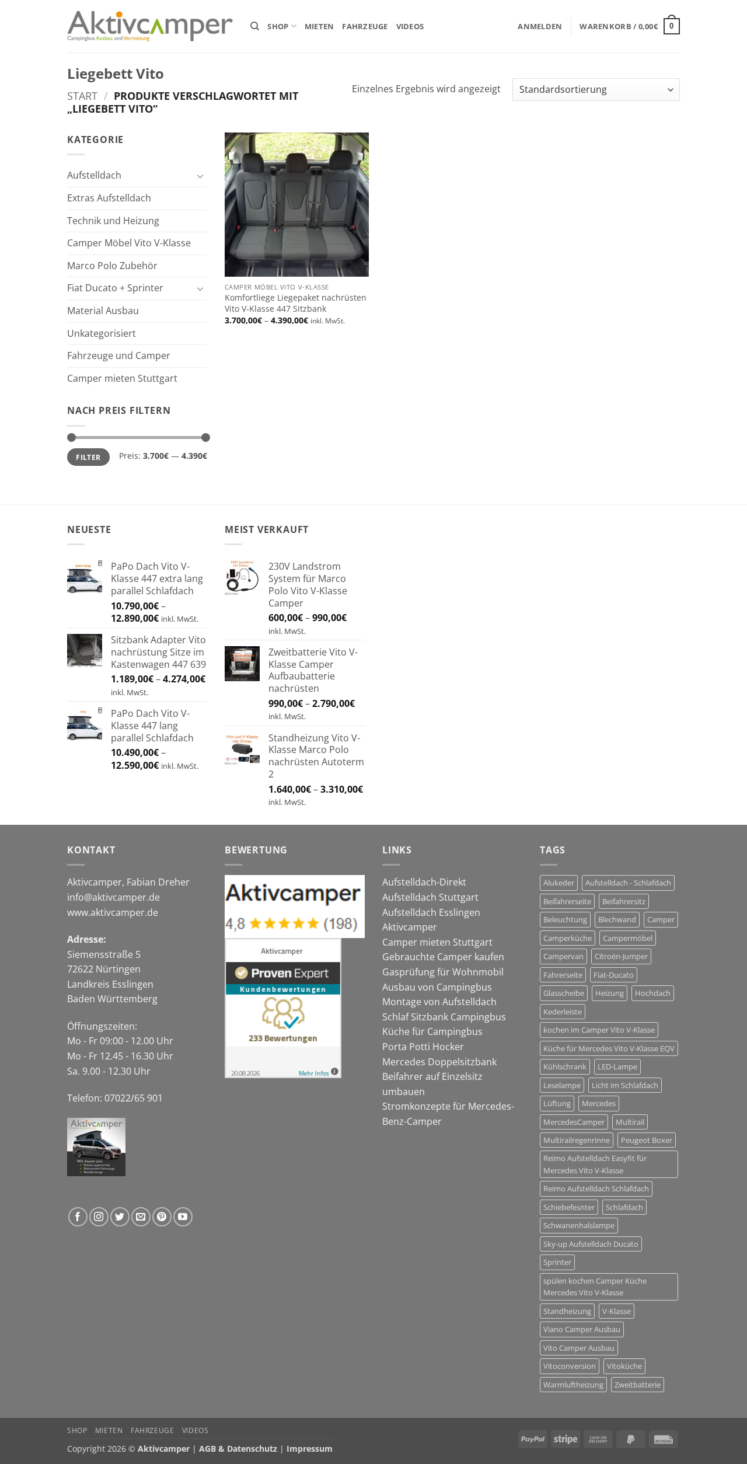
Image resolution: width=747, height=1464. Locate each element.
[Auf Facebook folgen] (78, 1216)
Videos (410, 26)
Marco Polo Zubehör (112, 265)
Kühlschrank (565, 1066)
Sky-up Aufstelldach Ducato (590, 1244)
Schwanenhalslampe (579, 1225)
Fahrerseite (562, 975)
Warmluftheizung (573, 1384)
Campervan (563, 956)
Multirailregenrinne (576, 1140)
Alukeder (558, 882)
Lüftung (557, 1103)
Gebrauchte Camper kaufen (443, 956)
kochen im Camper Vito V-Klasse (599, 1029)
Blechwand (617, 919)
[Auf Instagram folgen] (99, 1216)
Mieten (319, 26)
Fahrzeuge (365, 26)
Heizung (609, 993)
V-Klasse (616, 1311)
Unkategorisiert (101, 333)
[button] (540, 26)
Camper (661, 919)
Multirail (630, 1122)
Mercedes (599, 1103)
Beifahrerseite (567, 901)
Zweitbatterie (638, 1384)
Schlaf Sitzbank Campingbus (444, 1016)
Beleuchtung (565, 919)
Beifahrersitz (623, 901)
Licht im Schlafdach (625, 1085)
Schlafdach (624, 1207)
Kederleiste (562, 1011)
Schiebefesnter (569, 1207)
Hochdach (653, 993)
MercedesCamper (574, 1122)
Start (82, 95)
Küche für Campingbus (432, 1031)
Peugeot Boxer (646, 1140)
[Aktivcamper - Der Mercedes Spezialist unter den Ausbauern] (150, 26)
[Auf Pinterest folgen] (162, 1216)
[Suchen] (254, 26)
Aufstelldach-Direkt (424, 882)
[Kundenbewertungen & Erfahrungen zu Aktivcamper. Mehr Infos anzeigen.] (283, 1007)
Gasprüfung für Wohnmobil (443, 971)
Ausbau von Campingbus (437, 987)
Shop (277, 26)
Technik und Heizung (113, 220)
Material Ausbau (103, 310)
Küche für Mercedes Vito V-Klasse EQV (609, 1048)
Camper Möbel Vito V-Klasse (129, 242)
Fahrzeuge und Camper (118, 355)
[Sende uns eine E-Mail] (141, 1216)
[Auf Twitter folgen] (120, 1216)
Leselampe (562, 1085)
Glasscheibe (563, 993)
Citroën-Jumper (621, 956)
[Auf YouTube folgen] (183, 1216)
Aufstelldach (94, 175)
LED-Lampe (617, 1066)
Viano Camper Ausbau (581, 1329)
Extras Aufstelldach (109, 197)
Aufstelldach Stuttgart (430, 897)
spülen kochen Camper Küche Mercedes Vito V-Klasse (595, 1286)
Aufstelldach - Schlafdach (628, 882)
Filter (88, 457)
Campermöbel (627, 938)
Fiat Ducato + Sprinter (115, 287)
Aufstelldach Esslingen (431, 912)
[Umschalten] (200, 176)
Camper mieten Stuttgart (122, 378)
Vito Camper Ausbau (579, 1348)
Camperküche (567, 938)
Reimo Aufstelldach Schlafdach (596, 1188)
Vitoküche (624, 1366)
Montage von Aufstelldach (439, 1001)
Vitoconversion (569, 1366)
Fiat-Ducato (614, 975)
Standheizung (567, 1311)
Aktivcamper (409, 927)
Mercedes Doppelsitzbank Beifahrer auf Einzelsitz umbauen (439, 1076)
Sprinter (557, 1262)
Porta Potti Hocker (423, 1046)
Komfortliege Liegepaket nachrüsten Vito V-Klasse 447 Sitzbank (295, 303)
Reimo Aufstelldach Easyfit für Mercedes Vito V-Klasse (595, 1164)
